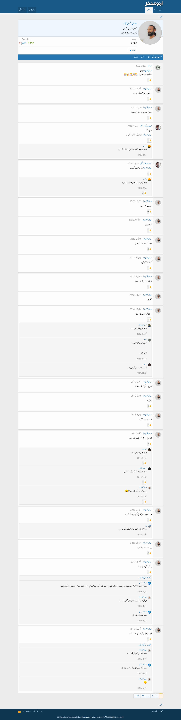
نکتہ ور (145, 339)
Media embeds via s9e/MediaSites (69, 717)
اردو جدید (153, 711)
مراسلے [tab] (143, 57)
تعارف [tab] (136, 57)
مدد (23, 711)
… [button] (148, 696)
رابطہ (41, 711)
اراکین (149, 10)
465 (24, 43)
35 (143, 696)
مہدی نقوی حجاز (147, 71)
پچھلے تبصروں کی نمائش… (144, 578)
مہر (160, 711)
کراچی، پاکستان (127, 29)
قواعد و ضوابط (35, 711)
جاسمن (145, 146)
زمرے (159, 10)
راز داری (28, 711)
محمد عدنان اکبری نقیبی (146, 126)
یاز (146, 525)
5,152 (31, 43)
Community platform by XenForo (103, 717)
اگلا (138, 696)
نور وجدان (144, 449)
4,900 (134, 43)
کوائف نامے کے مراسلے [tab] (155, 57)
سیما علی (150, 66)
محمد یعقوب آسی (143, 583)
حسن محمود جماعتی (143, 325)
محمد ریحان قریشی (143, 468)
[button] (155, 10)
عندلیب (145, 364)
